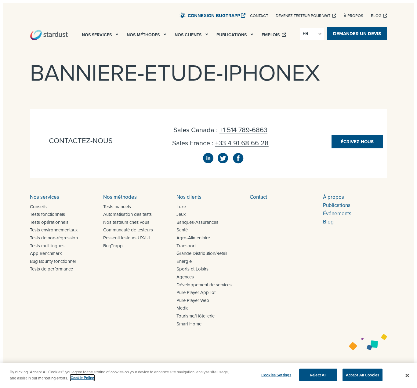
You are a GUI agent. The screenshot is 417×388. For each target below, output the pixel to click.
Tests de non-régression (54, 237)
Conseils (38, 206)
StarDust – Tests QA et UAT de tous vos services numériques (49, 35)
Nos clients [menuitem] (189, 35)
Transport (186, 245)
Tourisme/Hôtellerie (195, 316)
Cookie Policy (82, 378)
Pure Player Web (192, 300)
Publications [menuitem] (232, 35)
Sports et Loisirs (192, 269)
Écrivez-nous (357, 141)
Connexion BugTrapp (214, 15)
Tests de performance (51, 269)
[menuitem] (117, 36)
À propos (333, 197)
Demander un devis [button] (357, 33)
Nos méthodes (120, 197)
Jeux (181, 214)
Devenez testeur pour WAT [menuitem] (303, 15)
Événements (337, 213)
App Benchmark (46, 253)
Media (182, 308)
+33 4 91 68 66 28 (242, 142)
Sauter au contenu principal (146, 15)
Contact (258, 197)
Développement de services (204, 284)
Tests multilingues (47, 245)
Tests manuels (117, 206)
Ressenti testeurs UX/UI (126, 237)
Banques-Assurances (197, 222)
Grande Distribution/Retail (201, 253)
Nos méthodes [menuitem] (144, 35)
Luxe (181, 206)
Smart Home (188, 324)
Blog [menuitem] (376, 15)
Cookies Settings (276, 375)
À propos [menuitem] (353, 15)
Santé (182, 230)
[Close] (407, 375)
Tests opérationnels (49, 222)
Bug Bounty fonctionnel (53, 261)
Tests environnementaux (54, 230)
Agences (185, 277)
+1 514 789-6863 (243, 129)
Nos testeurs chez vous (126, 222)
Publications (336, 205)
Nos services (44, 197)
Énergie (184, 261)
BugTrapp (113, 245)
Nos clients (188, 197)
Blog (328, 221)
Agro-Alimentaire (193, 237)
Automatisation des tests (127, 214)
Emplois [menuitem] (271, 35)
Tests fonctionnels (47, 214)
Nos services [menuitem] (97, 35)
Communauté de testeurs (128, 230)
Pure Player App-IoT (196, 292)
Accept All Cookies (362, 375)
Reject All (318, 375)
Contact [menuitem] (259, 15)
